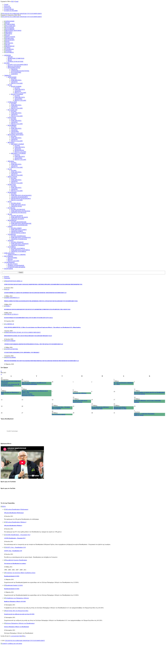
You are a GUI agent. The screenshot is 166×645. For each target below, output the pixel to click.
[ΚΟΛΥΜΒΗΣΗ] (9, 29)
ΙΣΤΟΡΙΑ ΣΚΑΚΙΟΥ (17, 215)
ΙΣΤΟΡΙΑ (7, 63)
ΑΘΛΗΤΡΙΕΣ (18, 99)
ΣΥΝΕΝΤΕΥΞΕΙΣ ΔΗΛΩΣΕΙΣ (16, 267)
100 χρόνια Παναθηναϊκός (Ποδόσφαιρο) (14, 512)
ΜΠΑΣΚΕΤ (11, 142)
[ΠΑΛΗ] (7, 35)
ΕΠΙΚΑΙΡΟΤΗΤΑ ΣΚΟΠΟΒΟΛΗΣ (21, 223)
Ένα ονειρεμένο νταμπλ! (58, 414)
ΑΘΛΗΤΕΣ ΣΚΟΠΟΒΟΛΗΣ (19, 225)
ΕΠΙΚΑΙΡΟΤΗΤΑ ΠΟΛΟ (18, 204)
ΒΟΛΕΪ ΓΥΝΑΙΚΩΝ (17, 94)
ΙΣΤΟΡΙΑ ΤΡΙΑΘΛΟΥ (17, 242)
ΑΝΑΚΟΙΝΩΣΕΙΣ (9, 262)
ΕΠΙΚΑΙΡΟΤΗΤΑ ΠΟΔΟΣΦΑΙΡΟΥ (21, 195)
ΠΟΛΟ (10, 201)
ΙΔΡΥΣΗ (10, 57)
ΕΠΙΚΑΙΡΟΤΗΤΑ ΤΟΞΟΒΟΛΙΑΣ (21, 237)
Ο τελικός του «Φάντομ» (80, 393)
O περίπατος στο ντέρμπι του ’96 (10, 384)
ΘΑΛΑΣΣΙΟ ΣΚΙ (12, 109)
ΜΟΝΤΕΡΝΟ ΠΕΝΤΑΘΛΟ (15, 134)
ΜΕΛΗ (10, 60)
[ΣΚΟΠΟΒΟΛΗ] (9, 46)
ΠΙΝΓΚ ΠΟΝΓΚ (12, 176)
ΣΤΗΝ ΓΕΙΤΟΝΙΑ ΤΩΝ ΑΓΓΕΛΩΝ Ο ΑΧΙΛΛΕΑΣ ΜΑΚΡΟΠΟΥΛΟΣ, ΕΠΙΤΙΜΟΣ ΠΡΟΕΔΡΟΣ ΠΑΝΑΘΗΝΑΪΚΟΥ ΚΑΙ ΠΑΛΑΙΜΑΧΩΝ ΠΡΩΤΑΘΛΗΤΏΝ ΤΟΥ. (43, 284)
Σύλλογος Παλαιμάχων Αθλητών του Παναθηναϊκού (16, 626)
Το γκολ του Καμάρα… (7, 385)
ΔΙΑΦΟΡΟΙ (14, 74)
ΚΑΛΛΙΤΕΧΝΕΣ (16, 72)
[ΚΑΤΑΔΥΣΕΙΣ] (9, 27)
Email (16, 1)
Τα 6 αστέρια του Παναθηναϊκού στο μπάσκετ (15, 563)
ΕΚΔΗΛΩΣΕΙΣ (8, 268)
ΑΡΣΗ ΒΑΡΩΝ (12, 77)
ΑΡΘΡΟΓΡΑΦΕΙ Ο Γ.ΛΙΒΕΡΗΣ (17, 254)
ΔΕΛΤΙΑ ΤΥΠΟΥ (13, 264)
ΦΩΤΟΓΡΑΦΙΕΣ (12, 257)
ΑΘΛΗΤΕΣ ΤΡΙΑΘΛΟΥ (18, 245)
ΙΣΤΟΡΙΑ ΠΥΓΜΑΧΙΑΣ (18, 209)
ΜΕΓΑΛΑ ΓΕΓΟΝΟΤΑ (14, 66)
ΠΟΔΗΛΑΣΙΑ (12, 184)
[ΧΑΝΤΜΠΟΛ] (9, 52)
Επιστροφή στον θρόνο (28, 395)
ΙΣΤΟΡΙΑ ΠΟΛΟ (16, 203)
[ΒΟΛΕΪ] (7, 22)
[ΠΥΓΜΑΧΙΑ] (8, 43)
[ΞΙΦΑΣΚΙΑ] (8, 33)
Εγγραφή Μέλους (9, 9)
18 (20, 636)
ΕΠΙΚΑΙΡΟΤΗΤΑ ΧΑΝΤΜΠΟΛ (20, 250)
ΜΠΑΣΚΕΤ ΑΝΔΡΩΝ (17, 144)
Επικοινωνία (7, 7)
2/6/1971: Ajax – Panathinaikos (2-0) (13, 550)
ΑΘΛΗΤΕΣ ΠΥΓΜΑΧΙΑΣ (18, 212)
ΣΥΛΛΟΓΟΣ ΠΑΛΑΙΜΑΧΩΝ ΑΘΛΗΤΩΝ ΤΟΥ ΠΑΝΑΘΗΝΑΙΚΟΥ (25, 640)
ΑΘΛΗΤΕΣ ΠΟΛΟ (16, 206)
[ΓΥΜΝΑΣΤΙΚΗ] (9, 24)
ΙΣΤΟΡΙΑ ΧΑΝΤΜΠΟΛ (18, 248)
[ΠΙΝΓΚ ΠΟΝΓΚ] (9, 36)
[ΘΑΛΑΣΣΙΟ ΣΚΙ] (9, 26)
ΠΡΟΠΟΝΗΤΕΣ (19, 150)
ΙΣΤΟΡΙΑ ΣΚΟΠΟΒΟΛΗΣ (18, 222)
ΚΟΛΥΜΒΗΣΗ (12, 125)
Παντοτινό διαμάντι (27, 394)
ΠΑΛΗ (10, 169)
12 (12, 636)
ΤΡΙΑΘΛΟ (11, 240)
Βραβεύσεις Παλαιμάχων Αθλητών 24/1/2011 (15, 601)
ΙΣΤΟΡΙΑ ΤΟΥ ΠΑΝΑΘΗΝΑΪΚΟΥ (18, 64)
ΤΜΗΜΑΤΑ (7, 75)
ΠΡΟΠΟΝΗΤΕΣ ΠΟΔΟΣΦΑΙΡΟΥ (21, 198)
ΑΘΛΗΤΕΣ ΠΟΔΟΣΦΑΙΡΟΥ (19, 197)
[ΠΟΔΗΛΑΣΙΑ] (9, 38)
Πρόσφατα (7, 278)
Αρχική (6, 4)
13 (13, 636)
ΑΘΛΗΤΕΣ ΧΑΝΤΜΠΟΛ (18, 251)
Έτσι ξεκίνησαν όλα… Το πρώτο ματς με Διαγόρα (61, 407)
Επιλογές (6, 276)
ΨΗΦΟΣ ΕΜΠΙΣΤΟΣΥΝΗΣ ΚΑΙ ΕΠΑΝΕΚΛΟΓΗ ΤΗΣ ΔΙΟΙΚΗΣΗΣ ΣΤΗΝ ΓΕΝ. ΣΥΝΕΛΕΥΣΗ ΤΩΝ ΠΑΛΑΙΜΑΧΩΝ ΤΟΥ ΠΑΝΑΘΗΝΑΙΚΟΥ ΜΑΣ (41, 301)
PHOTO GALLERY (17, 83)
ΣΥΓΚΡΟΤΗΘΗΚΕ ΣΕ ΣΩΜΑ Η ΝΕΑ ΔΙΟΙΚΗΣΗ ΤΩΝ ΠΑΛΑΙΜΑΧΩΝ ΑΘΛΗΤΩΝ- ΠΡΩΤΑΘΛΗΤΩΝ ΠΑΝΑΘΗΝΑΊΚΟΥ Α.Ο (35, 292)
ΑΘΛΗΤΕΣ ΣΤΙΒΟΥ (17, 231)
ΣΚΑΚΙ (10, 214)
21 (24, 636)
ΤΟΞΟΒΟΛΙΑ (12, 234)
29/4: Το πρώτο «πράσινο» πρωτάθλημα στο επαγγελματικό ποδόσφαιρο (34, 383)
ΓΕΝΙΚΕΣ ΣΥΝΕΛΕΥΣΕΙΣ (15, 61)
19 (21, 636)
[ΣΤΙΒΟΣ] (7, 47)
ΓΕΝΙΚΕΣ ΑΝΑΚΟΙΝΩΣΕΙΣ (16, 265)
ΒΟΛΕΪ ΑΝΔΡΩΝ (16, 86)
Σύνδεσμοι (7, 6)
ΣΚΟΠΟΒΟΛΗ (12, 220)
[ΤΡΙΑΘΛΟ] (7, 50)
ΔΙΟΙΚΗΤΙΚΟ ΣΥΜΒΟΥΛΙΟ (16, 58)
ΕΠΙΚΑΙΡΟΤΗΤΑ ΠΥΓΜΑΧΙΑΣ (20, 211)
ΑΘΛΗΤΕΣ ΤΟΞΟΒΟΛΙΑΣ (19, 239)
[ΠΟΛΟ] (7, 41)
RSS (12, 1)
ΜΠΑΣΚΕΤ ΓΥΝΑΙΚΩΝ (18, 153)
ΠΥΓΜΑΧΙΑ (11, 208)
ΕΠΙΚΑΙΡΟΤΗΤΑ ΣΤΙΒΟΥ (19, 229)
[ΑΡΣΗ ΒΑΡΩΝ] (9, 21)
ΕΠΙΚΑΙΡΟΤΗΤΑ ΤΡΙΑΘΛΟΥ (20, 243)
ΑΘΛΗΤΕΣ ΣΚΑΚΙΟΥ (17, 218)
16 (17, 636)
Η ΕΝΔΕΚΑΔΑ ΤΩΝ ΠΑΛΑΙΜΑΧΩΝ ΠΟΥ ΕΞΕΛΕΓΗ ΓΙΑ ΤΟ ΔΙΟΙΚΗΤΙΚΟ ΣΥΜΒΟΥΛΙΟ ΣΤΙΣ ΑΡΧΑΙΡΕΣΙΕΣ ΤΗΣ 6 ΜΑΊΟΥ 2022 (37, 309)
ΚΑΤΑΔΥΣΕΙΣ (12, 117)
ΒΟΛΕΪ (10, 85)
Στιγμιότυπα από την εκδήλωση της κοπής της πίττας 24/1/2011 (19, 614)
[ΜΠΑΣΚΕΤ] (8, 32)
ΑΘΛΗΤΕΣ (14, 69)
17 (18, 636)
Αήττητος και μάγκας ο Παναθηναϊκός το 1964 (120, 407)
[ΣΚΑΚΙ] (7, 44)
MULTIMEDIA (8, 256)
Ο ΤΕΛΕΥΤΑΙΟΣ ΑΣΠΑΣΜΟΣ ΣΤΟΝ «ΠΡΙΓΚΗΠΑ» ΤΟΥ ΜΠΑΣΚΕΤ (21, 352)
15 (16, 636)
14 (14, 636)
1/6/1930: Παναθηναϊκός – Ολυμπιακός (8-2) (14, 538)
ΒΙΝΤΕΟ (10, 259)
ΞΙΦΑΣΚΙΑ (11, 161)
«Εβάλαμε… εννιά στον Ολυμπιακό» (144, 413)
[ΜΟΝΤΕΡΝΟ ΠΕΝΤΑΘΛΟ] (12, 30)
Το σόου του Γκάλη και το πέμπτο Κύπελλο (80, 401)
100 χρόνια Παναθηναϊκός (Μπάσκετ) (13, 525)
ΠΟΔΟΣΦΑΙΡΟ (12, 192)
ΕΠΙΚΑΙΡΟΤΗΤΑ (16, 80)
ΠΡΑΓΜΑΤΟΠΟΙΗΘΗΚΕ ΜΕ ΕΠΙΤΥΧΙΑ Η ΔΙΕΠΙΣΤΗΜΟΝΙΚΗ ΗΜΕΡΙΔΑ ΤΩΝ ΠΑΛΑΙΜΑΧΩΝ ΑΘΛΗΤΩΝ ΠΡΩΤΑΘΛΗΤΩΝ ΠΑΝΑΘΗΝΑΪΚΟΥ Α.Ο (41, 360)
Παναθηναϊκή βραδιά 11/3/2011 (11, 576)
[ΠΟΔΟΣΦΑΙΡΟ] (9, 40)
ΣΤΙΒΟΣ (10, 226)
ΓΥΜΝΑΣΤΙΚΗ (12, 102)
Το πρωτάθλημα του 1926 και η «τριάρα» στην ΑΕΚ (100, 407)
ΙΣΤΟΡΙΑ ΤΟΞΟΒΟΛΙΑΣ (18, 236)
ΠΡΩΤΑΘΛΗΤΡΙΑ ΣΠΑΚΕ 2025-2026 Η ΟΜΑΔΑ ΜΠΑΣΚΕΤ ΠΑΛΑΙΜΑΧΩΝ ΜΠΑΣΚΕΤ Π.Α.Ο (28, 335)
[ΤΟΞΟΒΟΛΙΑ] (9, 49)
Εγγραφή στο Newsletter (11, 10)
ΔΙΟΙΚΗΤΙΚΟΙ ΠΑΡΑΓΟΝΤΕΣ (20, 71)
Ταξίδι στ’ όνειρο (138, 415)
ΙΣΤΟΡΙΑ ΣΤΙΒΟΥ (16, 228)
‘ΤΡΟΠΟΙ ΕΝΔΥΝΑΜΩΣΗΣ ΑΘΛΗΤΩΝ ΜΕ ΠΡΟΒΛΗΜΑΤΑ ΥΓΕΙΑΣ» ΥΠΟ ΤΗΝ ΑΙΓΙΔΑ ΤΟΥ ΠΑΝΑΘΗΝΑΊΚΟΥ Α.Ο (33, 344)
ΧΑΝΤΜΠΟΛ (12, 247)
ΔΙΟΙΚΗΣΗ (7, 55)
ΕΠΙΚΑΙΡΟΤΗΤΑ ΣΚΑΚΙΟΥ (19, 217)
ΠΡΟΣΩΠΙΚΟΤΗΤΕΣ (14, 67)
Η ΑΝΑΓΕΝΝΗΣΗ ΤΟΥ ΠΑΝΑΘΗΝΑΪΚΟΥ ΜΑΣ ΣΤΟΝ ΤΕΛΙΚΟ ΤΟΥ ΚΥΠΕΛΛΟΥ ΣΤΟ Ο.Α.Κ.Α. (28, 317)
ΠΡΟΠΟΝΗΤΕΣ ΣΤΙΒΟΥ (18, 233)
